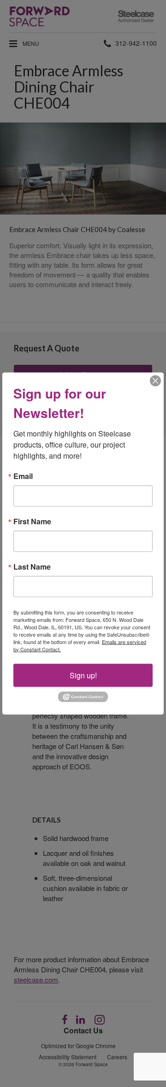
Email (23, 475)
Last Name (32, 566)
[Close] (155, 380)
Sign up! (83, 674)
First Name (32, 521)
